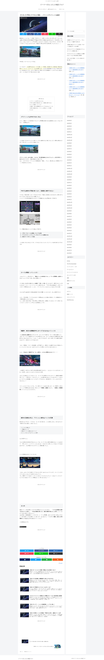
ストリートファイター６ (72, 272)
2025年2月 (69, 129)
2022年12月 (69, 202)
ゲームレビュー (70, 269)
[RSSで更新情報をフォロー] (57, 559)
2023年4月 (69, 191)
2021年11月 (69, 239)
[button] (84, 31)
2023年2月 (69, 196)
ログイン (69, 291)
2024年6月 (69, 151)
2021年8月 (69, 247)
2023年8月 (69, 179)
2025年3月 (69, 126)
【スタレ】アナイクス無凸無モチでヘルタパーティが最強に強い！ (75, 50)
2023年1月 (69, 199)
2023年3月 (69, 193)
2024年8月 (69, 145)
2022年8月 (69, 213)
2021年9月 (69, 244)
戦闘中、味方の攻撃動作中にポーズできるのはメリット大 (41, 106)
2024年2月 (69, 162)
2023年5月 (69, 188)
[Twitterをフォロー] (36, 559)
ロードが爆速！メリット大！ (36, 104)
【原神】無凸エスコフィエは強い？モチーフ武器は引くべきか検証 (75, 45)
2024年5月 (69, 154)
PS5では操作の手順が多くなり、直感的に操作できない (41, 102)
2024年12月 (69, 134)
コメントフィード (71, 297)
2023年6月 (69, 185)
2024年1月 (69, 165)
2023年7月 (69, 182)
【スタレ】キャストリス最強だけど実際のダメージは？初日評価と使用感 (75, 54)
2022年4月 (69, 224)
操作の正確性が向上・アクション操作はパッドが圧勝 (40, 108)
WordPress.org (70, 299)
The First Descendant (71, 263)
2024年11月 (69, 137)
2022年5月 (69, 222)
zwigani (70, 84)
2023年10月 (69, 174)
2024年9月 (69, 143)
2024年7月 (69, 148)
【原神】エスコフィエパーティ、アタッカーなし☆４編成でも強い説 (75, 41)
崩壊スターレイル (23, 526)
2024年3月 (69, 160)
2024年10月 (69, 140)
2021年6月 (69, 253)
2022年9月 (69, 210)
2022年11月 (69, 205)
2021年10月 (69, 241)
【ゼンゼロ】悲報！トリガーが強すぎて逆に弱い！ (75, 59)
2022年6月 (69, 219)
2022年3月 (69, 227)
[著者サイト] (25, 559)
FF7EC (68, 261)
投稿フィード (70, 294)
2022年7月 (69, 216)
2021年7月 (69, 250)
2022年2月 (69, 230)
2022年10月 (69, 208)
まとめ (31, 109)
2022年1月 (69, 233)
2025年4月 (69, 123)
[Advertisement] (41, 87)
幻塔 (68, 283)
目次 (40, 98)
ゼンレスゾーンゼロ (71, 275)
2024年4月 (69, 157)
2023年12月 (69, 168)
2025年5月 (69, 120)
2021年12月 (69, 236)
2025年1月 (69, 131)
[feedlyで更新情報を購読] (46, 559)
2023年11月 (69, 171)
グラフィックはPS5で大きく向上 (36, 101)
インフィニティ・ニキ (72, 266)
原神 (68, 278)
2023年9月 (69, 176)
